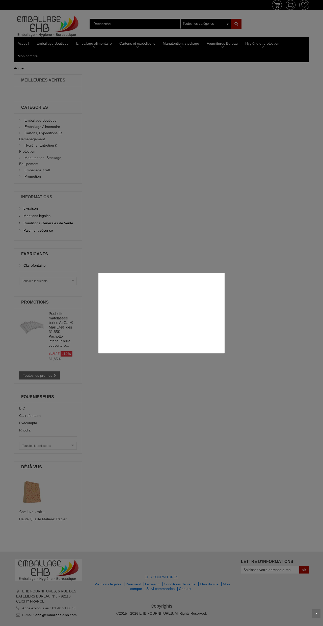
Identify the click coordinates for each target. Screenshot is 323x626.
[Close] (223, 270)
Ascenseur (316, 613)
